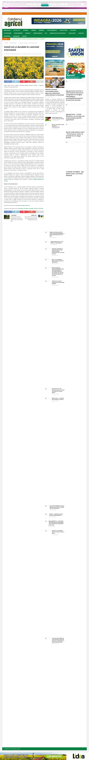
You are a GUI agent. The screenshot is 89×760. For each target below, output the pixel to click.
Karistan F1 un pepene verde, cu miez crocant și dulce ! (58, 532)
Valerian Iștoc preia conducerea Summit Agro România (58, 282)
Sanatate (27, 33)
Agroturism (7, 36)
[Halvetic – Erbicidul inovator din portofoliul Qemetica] (46, 515)
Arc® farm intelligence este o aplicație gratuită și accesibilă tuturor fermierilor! (57, 507)
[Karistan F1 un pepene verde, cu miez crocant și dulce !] (48, 582)
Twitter (36, 208)
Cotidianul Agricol (16, 54)
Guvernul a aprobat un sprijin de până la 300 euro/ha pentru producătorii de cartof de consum (58, 251)
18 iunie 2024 (8, 54)
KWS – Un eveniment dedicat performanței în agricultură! (58, 261)
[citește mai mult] (53, 113)
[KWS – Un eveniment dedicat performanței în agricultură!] (48, 261)
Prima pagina (7, 30)
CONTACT (24, 36)
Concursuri (16, 36)
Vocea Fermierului (52, 30)
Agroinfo (29, 54)
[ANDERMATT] (75, 78)
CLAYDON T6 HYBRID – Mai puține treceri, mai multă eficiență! (75, 173)
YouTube (41, 208)
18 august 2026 (52, 526)
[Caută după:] (78, 39)
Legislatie (81, 33)
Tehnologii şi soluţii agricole (58, 33)
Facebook (20, 208)
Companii (33, 30)
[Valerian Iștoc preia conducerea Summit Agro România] (48, 332)
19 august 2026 (55, 401)
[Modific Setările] (87, 3)
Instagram (26, 208)
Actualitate (16, 30)
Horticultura (63, 30)
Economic (25, 30)
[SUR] (75, 58)
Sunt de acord (45, 5)
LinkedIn (31, 208)
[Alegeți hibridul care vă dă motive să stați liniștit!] (47, 243)
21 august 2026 (55, 128)
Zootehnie (73, 30)
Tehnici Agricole (37, 33)
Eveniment (41, 30)
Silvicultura (72, 33)
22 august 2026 (49, 97)
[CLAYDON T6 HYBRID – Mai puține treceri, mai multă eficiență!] (75, 155)
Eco (46, 33)
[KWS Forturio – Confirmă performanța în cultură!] (48, 450)
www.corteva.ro (26, 205)
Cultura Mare (7, 33)
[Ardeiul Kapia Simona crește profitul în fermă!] (48, 119)
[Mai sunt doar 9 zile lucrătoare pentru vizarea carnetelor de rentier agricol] (48, 390)
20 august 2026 (56, 263)
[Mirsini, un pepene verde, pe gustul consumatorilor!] (48, 176)
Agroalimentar (18, 33)
